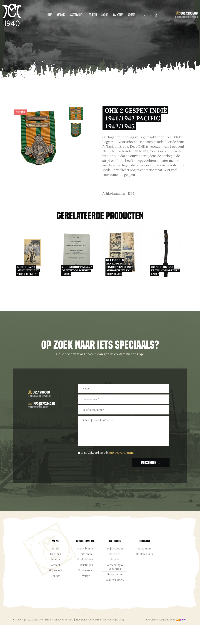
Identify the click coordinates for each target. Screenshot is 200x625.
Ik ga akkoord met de (107, 452)
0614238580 (145, 548)
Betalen (115, 559)
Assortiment (76, 15)
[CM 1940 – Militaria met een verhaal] (11, 15)
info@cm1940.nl (144, 554)
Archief (104, 15)
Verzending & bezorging (115, 566)
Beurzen (93, 15)
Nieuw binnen (85, 548)
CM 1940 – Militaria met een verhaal (53, 619)
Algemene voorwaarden (88, 619)
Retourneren (115, 574)
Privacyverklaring (114, 619)
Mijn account (115, 548)
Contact (131, 15)
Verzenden (148, 462)
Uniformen (85, 554)
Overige (85, 576)
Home (49, 15)
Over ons (61, 15)
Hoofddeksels (85, 559)
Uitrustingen (85, 565)
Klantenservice (115, 579)
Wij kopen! (118, 15)
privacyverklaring (121, 452)
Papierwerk (85, 570)
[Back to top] (194, 619)
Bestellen (114, 554)
